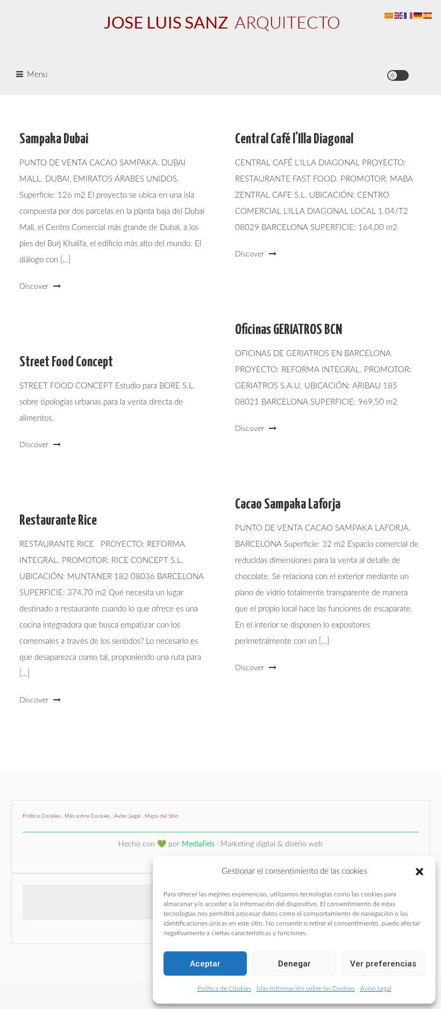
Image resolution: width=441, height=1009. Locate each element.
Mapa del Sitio (162, 816)
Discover (35, 286)
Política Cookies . (44, 816)
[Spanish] (428, 15)
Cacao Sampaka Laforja (287, 504)
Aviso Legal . (129, 816)
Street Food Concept (66, 362)
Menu (37, 75)
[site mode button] (398, 75)
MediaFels (198, 844)
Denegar (294, 964)
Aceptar (205, 964)
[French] (409, 15)
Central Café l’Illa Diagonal (294, 139)
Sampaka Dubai (53, 139)
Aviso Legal (376, 988)
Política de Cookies (224, 988)
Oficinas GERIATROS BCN (288, 330)
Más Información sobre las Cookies (306, 988)
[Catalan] (389, 15)
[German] (418, 15)
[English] (399, 15)
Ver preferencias (383, 964)
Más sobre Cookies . (89, 816)
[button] (419, 871)
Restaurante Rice (58, 520)
